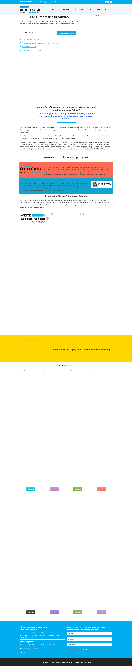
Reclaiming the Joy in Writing (28, 648)
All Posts (22, 652)
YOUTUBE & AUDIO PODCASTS (32, 39)
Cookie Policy (87, 662)
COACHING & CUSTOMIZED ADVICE (33, 51)
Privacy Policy (80, 662)
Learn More (31, 489)
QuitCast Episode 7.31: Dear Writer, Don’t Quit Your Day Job (37, 645)
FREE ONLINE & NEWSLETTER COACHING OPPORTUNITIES (40, 43)
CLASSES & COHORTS (29, 47)
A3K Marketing (72, 662)
